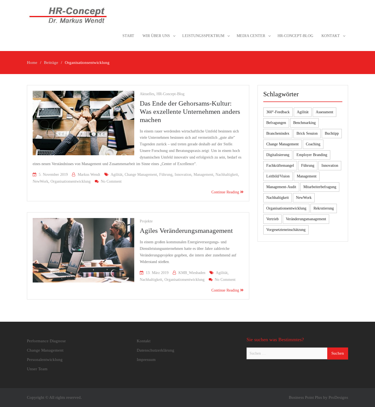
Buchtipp (332, 133)
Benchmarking (304, 123)
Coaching (313, 144)
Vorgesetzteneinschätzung (286, 230)
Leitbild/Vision (278, 176)
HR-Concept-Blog (295, 36)
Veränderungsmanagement (306, 219)
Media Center (251, 36)
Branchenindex (277, 133)
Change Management (141, 175)
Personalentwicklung (45, 359)
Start (128, 36)
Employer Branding (311, 155)
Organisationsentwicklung (71, 181)
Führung (165, 175)
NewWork (40, 181)
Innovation (183, 175)
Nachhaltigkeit (227, 175)
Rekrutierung (324, 208)
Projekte (146, 221)
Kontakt (330, 36)
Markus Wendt (89, 175)
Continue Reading (225, 192)
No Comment (111, 181)
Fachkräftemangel (280, 165)
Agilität (116, 175)
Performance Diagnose (46, 341)
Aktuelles (147, 94)
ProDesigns (338, 397)
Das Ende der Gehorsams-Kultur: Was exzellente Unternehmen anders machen (190, 111)
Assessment (324, 112)
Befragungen (276, 123)
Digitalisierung (277, 155)
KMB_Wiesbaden (191, 273)
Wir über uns (156, 36)
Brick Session (307, 133)
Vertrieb (272, 219)
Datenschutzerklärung (155, 350)
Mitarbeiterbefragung (319, 187)
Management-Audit (281, 187)
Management (203, 175)
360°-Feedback (278, 112)
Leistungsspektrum (203, 36)
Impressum (146, 359)
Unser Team (37, 369)
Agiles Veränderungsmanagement (186, 230)
